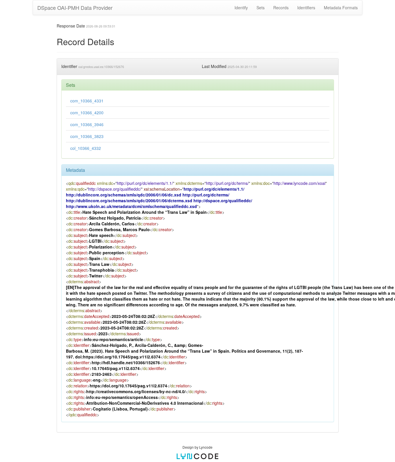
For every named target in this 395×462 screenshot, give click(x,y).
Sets (260, 7)
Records (281, 7)
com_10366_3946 (87, 124)
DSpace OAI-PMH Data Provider (74, 7)
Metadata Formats (341, 7)
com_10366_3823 (87, 136)
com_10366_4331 (87, 101)
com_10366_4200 (87, 112)
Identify (241, 7)
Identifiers (306, 7)
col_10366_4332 (85, 148)
